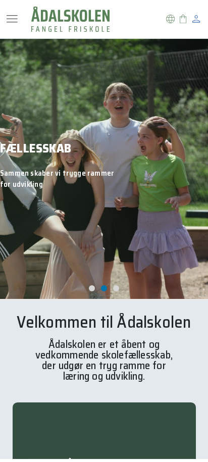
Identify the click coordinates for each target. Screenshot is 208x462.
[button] (170, 19)
